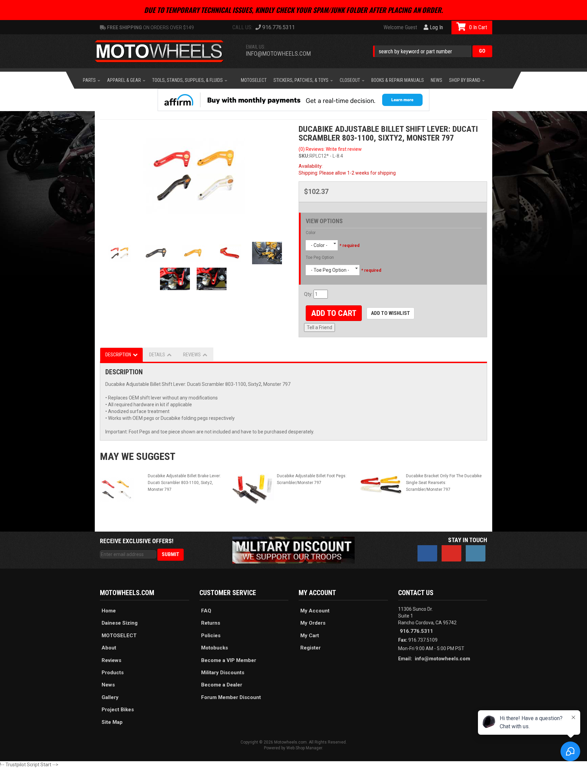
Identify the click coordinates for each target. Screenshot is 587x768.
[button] (432, 51)
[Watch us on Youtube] (451, 553)
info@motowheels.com (278, 53)
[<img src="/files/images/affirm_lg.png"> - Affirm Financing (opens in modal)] (293, 100)
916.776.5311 (416, 631)
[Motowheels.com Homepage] (164, 51)
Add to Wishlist (390, 313)
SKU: (304, 156)
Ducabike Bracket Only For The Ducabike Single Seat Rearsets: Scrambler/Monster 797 (444, 483)
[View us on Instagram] (475, 553)
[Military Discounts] (293, 549)
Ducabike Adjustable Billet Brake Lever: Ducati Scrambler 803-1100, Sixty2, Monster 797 (184, 483)
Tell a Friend (319, 327)
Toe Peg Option (320, 257)
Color (311, 232)
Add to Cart (333, 313)
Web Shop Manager (304, 748)
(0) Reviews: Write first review (330, 149)
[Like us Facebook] (427, 553)
